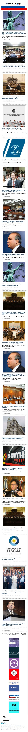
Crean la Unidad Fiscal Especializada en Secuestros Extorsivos (11, 558)
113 (8, 634)
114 (9, 634)
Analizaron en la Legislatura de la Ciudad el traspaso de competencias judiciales (12, 343)
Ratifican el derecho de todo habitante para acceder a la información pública (12, 285)
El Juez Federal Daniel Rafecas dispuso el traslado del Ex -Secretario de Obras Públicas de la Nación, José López (13, 375)
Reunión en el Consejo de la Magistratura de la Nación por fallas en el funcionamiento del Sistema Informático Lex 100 (13, 223)
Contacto (4, 717)
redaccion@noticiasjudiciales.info (15, 729)
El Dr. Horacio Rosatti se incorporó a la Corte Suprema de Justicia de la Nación (13, 98)
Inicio (4, 716)
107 (16, 633)
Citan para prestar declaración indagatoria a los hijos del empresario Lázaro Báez (13, 191)
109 (20, 633)
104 (10, 633)
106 (14, 633)
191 (15, 634)
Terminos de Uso (6, 720)
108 (18, 633)
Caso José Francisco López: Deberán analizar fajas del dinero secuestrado (13, 255)
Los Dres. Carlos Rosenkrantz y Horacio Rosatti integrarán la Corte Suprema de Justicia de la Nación (13, 313)
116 (13, 634)
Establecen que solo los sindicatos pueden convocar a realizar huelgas (12, 528)
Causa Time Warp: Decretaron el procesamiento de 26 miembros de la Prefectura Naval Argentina (14, 160)
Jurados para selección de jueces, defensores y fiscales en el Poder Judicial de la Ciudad (13, 438)
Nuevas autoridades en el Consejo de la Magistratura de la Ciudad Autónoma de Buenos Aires (13, 130)
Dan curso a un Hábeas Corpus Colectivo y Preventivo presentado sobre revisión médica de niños (14, 33)
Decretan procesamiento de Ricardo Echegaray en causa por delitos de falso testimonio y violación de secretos (13, 624)
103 (9, 633)
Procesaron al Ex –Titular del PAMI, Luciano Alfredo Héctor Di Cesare (12, 469)
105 (12, 633)
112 (25, 633)
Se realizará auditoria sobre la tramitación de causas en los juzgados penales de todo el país (13, 66)
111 (23, 633)
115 (11, 634)
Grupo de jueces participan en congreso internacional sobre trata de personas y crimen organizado (13, 592)
